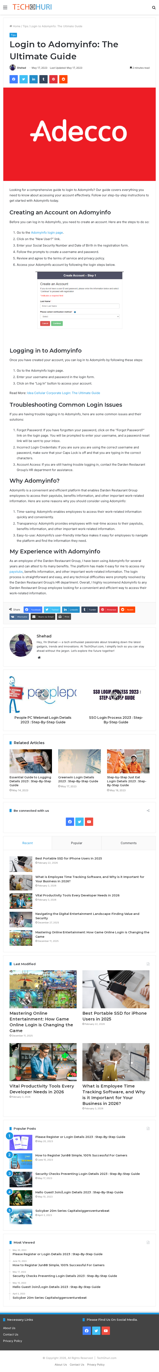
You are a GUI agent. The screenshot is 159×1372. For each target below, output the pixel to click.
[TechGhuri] (32, 7)
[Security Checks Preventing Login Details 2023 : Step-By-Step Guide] (21, 1179)
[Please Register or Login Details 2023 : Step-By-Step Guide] (21, 1142)
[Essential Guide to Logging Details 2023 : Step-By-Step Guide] (31, 761)
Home (16, 26)
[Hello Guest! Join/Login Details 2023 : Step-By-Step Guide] (21, 1198)
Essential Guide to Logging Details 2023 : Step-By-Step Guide (30, 781)
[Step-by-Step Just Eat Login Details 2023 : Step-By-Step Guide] (128, 761)
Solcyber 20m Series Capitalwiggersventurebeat (72, 1211)
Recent (27, 843)
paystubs (16, 572)
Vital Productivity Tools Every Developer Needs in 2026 (77, 895)
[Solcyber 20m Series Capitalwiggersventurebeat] (21, 1216)
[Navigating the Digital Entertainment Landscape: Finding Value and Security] (21, 919)
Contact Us (10, 1334)
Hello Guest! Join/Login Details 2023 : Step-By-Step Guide (79, 1192)
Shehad (21, 67)
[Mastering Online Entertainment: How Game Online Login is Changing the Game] (21, 938)
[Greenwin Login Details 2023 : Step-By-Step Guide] (79, 761)
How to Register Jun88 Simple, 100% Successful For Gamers (81, 1155)
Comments (129, 843)
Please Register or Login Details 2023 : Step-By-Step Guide (80, 1137)
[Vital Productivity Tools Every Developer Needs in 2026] (21, 901)
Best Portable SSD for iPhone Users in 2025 (68, 858)
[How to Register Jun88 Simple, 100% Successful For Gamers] (21, 1161)
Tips (25, 26)
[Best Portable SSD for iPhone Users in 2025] (21, 864)
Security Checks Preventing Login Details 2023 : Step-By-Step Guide (87, 1174)
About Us (9, 1328)
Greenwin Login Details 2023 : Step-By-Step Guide (78, 779)
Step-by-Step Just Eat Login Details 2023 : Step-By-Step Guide (126, 781)
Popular (76, 843)
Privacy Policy (12, 1341)
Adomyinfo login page (47, 232)
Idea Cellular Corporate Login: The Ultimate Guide (63, 393)
